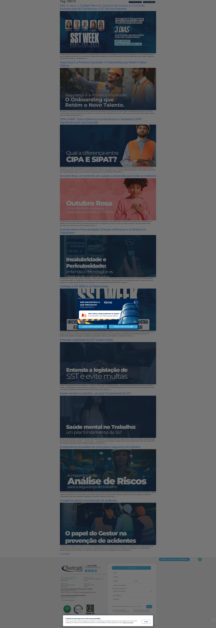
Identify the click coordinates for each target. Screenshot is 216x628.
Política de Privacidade (128, 622)
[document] (108, 314)
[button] (136, 301)
